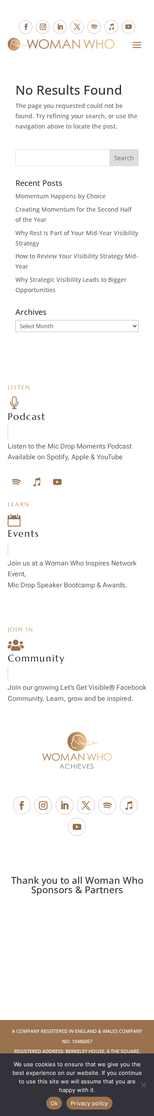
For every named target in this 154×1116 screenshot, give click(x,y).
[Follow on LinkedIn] (60, 27)
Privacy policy (89, 1103)
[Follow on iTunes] (111, 27)
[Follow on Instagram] (43, 27)
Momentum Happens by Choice (60, 196)
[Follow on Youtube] (128, 27)
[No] (143, 1084)
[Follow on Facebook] (26, 27)
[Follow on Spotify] (94, 27)
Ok (54, 1103)
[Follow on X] (77, 27)
